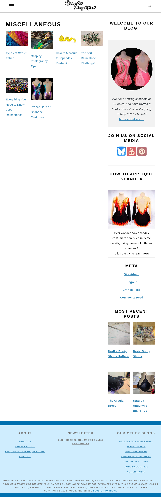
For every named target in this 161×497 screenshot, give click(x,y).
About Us (25, 441)
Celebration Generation (136, 441)
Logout (132, 282)
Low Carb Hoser (136, 451)
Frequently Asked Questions (25, 451)
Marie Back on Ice (136, 467)
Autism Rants (136, 472)
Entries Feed (132, 289)
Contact (25, 457)
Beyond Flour (136, 446)
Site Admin (131, 274)
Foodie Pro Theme (105, 491)
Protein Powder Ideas (136, 457)
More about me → (131, 119)
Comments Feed (131, 297)
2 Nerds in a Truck (136, 462)
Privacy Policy (25, 446)
